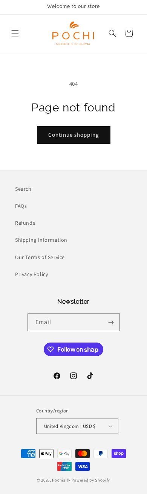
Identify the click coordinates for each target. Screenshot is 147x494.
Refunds (25, 222)
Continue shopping (73, 134)
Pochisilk (61, 480)
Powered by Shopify (91, 480)
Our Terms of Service (40, 257)
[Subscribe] (111, 322)
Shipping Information (41, 239)
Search (23, 188)
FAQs (21, 205)
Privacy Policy (31, 274)
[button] (15, 33)
